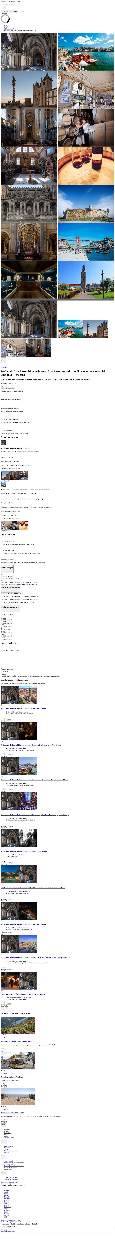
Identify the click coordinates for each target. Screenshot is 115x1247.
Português (7, 1210)
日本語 (6, 1208)
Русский (6, 1213)
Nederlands (7, 1207)
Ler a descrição (5, 481)
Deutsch (6, 1197)
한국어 (6, 1203)
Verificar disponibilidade (8, 388)
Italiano (6, 1205)
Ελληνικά (7, 1198)
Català (6, 1192)
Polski (6, 1212)
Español (6, 1200)
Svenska (6, 1215)
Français (6, 1202)
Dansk (6, 1195)
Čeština (6, 1193)
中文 (5, 1217)
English (6, 1190)
